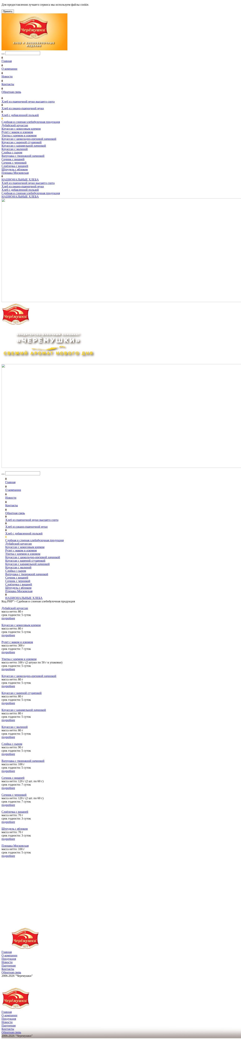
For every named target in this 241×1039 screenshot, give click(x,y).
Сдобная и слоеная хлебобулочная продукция (31, 121)
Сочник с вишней (13, 159)
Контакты (8, 84)
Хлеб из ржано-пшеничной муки (23, 108)
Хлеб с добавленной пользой (20, 115)
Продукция (9, 958)
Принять (7, 11)
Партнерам (9, 965)
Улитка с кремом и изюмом (19, 135)
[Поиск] (3, 53)
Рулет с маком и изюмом (17, 132)
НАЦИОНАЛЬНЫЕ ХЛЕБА (20, 179)
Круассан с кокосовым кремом (21, 128)
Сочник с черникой (14, 162)
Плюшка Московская (15, 172)
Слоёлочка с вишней (15, 166)
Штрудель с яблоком (15, 169)
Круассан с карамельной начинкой (24, 145)
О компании (9, 68)
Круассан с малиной (15, 149)
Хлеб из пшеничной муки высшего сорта (28, 101)
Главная (7, 61)
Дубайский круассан (15, 125)
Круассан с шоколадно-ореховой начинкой (29, 138)
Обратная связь (11, 92)
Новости (7, 76)
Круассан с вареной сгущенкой (22, 142)
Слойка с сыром (12, 152)
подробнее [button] (8, 618)
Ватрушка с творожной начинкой (23, 155)
